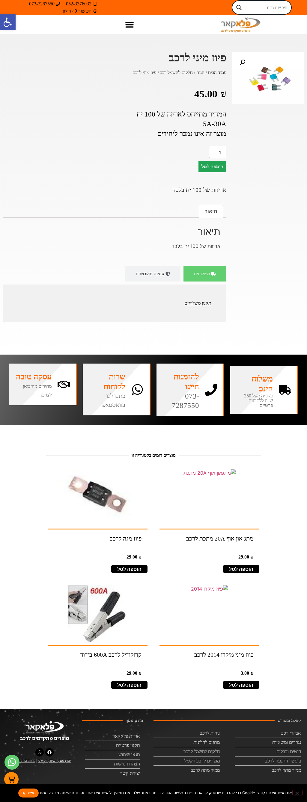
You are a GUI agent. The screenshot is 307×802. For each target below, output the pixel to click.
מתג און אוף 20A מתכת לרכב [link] (219, 538)
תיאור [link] (211, 211)
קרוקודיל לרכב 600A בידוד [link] (111, 654)
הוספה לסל (212, 167)
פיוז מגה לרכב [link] (126, 538)
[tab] (204, 274)
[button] (129, 24)
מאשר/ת (28, 792)
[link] (8, 22)
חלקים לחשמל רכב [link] (176, 72)
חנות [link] (200, 72)
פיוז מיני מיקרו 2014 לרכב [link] (223, 654)
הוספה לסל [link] (241, 569)
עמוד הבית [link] (217, 72)
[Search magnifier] (239, 7)
